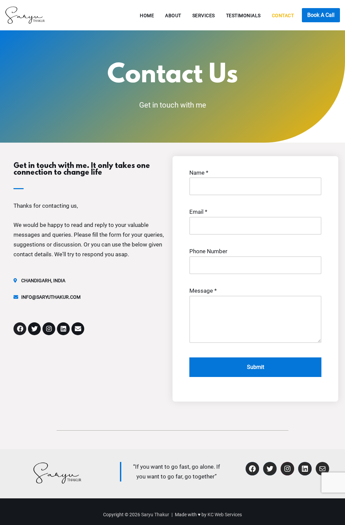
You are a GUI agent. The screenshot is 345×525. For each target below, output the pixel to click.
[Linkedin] (63, 328)
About (173, 15)
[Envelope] (77, 328)
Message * (203, 290)
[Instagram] (48, 328)
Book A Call (321, 15)
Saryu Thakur (155, 514)
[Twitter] (34, 328)
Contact (283, 15)
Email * (198, 211)
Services (203, 15)
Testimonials (243, 15)
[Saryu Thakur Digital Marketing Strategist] (25, 15)
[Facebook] (19, 328)
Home (147, 15)
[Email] (322, 468)
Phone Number (208, 251)
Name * (198, 172)
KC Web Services (225, 514)
